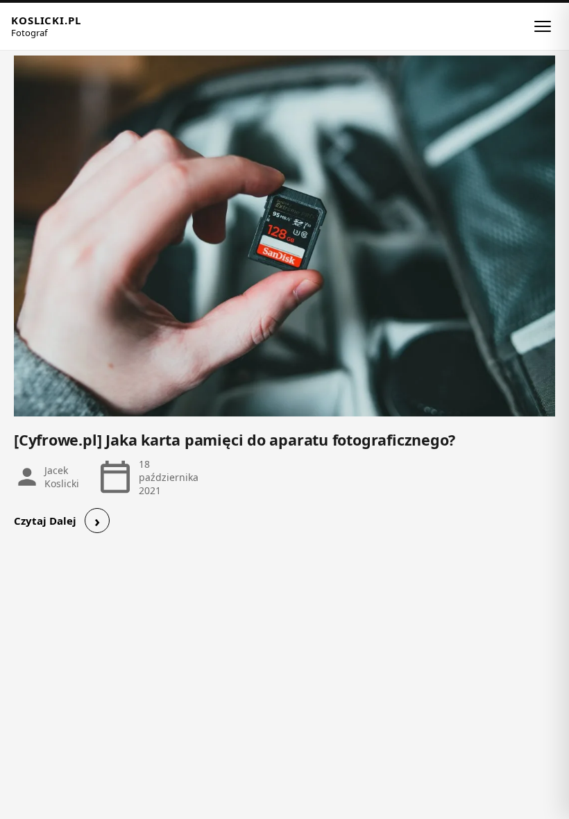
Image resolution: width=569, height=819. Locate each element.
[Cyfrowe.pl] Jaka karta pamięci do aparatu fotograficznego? (234, 440)
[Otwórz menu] (542, 26)
